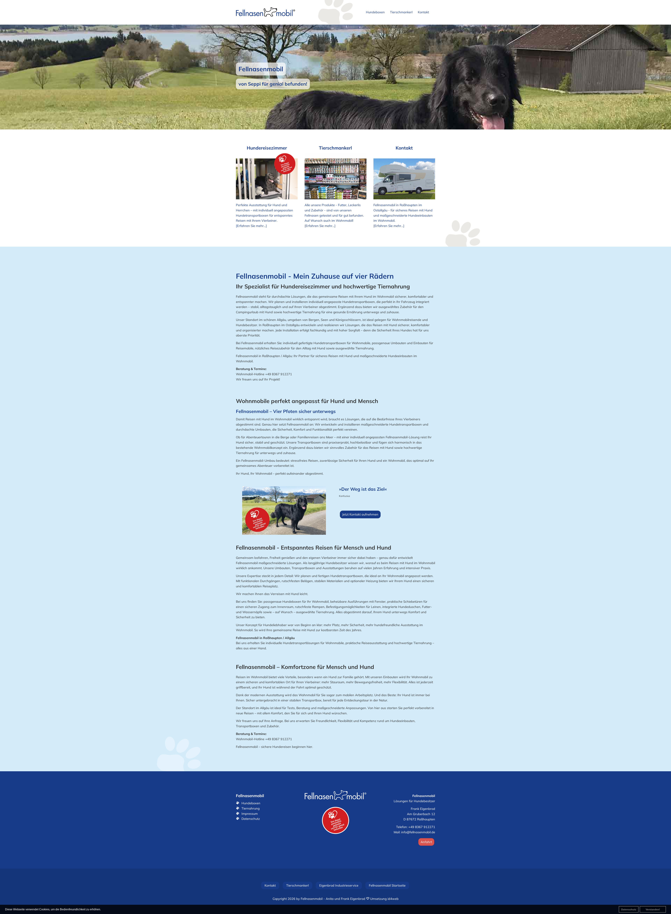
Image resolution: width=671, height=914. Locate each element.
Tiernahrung (250, 808)
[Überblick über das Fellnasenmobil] (267, 176)
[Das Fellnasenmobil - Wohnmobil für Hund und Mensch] (335, 795)
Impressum (249, 814)
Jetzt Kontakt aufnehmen (360, 514)
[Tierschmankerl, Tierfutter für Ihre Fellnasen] (335, 176)
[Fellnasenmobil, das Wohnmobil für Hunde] (265, 12)
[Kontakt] (404, 176)
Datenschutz (628, 909)
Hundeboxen (250, 803)
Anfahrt (426, 842)
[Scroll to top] (659, 902)
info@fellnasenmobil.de (418, 832)
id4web (393, 899)
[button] (8, 77)
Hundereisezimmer (267, 148)
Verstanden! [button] (653, 909)
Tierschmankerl (335, 148)
